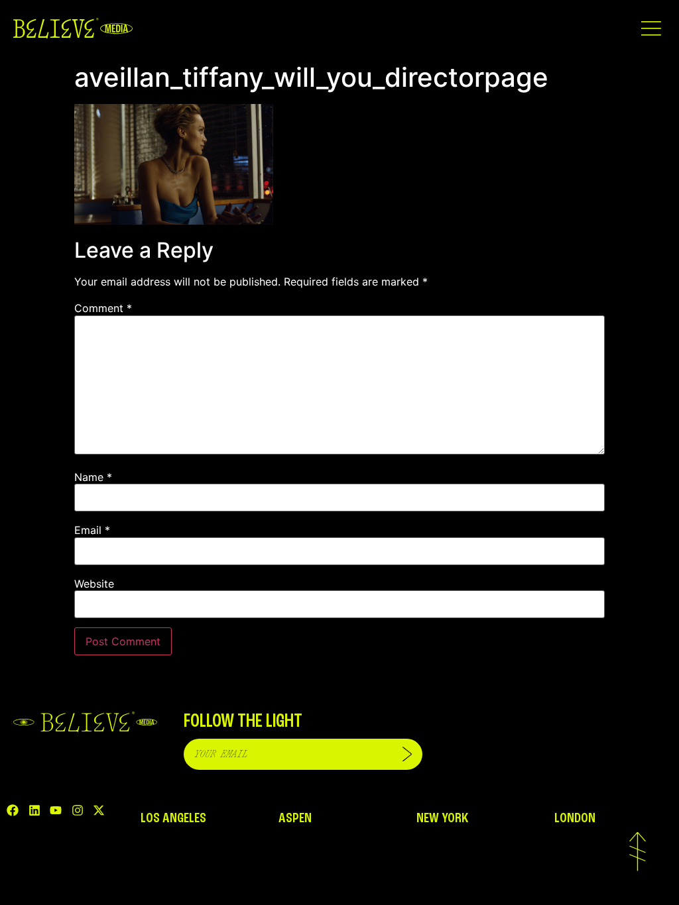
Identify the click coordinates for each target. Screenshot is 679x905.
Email (92, 530)
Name (93, 477)
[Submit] (407, 754)
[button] (651, 28)
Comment (103, 308)
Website (94, 583)
